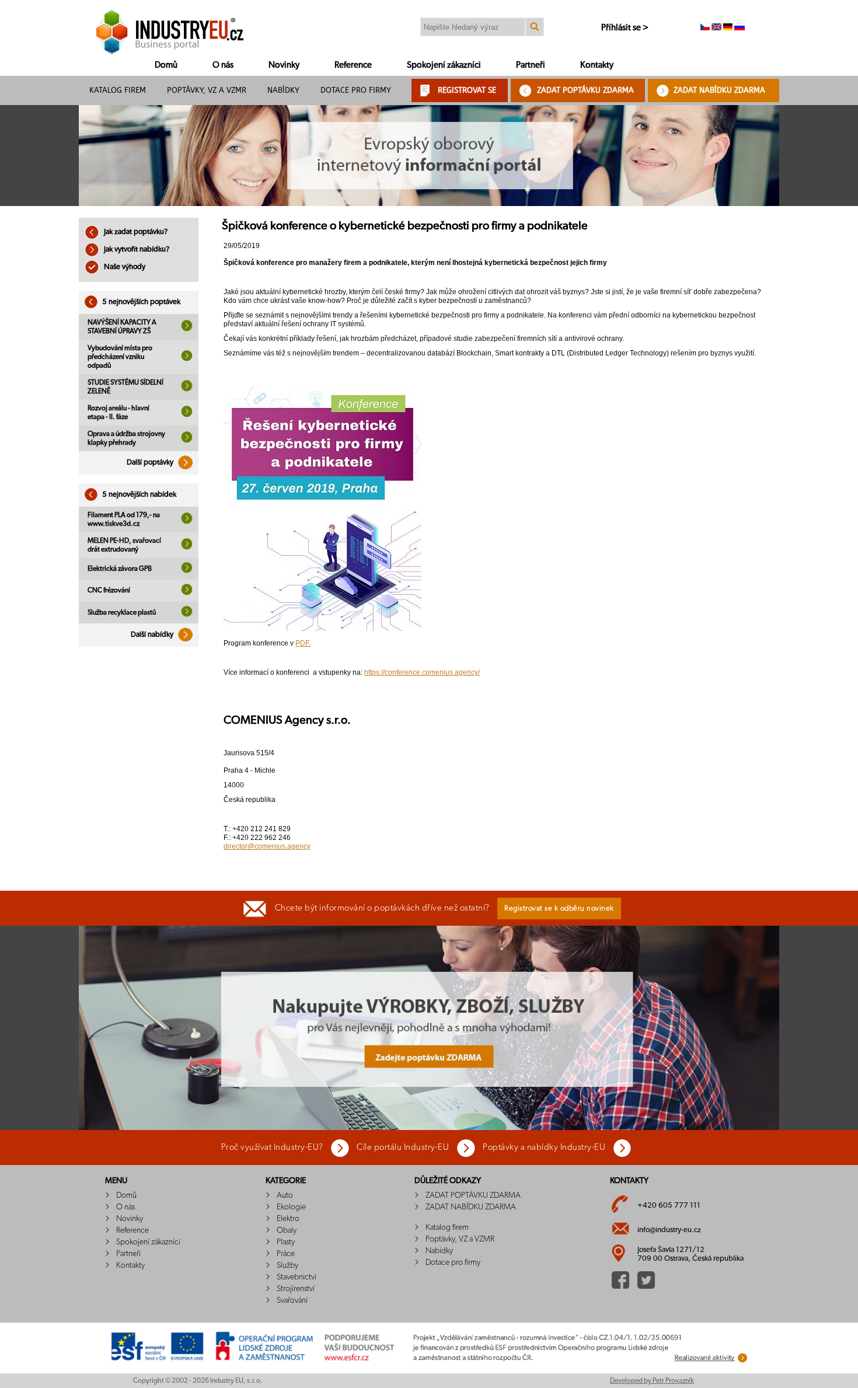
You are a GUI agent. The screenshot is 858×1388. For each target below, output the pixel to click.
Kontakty (596, 65)
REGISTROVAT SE (467, 90)
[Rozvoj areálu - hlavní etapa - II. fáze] (187, 415)
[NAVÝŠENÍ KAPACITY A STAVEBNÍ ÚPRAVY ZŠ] (187, 329)
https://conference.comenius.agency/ (422, 672)
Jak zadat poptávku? (135, 232)
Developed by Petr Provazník (652, 1380)
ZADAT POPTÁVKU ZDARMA (585, 90)
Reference (353, 65)
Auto (285, 1195)
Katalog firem (117, 90)
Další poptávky (151, 462)
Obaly (287, 1230)
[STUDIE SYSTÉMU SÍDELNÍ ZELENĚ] (187, 389)
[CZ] (705, 28)
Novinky (283, 65)
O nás (222, 65)
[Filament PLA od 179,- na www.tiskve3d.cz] (187, 521)
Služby (287, 1265)
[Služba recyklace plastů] (187, 614)
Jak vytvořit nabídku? (135, 249)
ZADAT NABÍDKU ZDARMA (719, 90)
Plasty (286, 1242)
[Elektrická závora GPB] (187, 570)
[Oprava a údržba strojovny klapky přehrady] (187, 440)
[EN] (716, 28)
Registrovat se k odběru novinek (559, 908)
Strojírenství (296, 1289)
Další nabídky (153, 635)
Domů (166, 65)
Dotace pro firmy (355, 90)
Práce (286, 1254)
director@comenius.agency (267, 846)
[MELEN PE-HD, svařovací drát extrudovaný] (187, 547)
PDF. (303, 643)
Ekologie (291, 1207)
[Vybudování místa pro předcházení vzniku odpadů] (187, 358)
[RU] (739, 28)
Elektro (288, 1219)
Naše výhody (123, 267)
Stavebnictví (296, 1277)
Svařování (292, 1300)
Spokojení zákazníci (444, 65)
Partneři (530, 65)
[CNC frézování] (187, 593)
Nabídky (283, 90)
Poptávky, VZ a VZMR (206, 90)
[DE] (728, 28)
